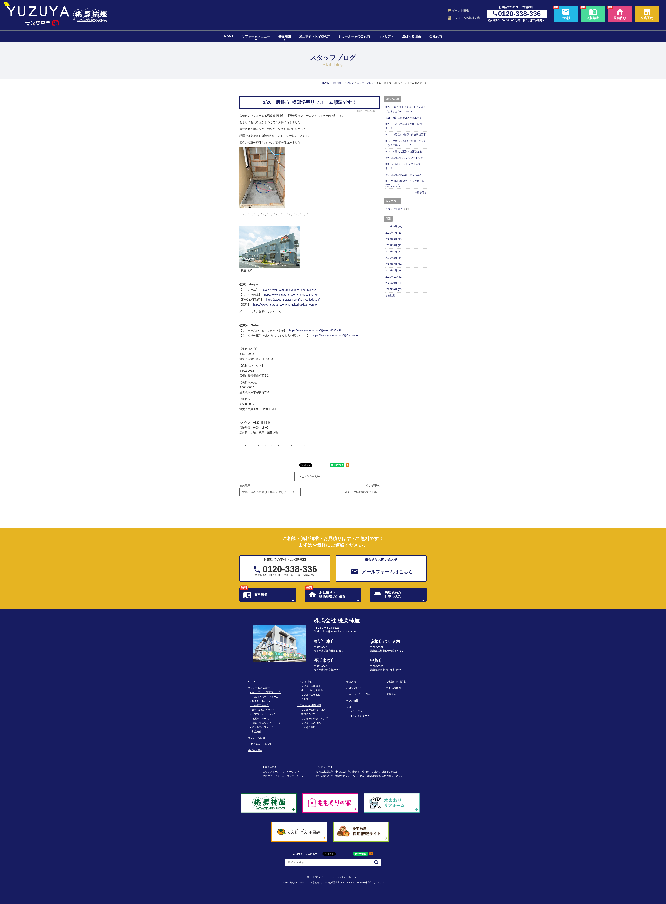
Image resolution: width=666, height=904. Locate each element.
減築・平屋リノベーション (266, 722)
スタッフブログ (393, 209)
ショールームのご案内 (354, 36)
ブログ (349, 706)
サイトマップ (315, 877)
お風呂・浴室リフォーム (265, 696)
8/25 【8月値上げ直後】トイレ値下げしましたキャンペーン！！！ (405, 109)
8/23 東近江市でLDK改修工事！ (403, 117)
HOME (229, 36)
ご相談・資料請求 (396, 681)
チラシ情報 (352, 700)
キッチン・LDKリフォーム (266, 692)
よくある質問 (308, 727)
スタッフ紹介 (353, 687)
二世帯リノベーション (264, 714)
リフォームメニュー (256, 36)
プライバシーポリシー (345, 877)
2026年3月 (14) (393, 257)
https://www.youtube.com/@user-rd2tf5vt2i (315, 330)
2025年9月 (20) (393, 283)
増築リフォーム (260, 718)
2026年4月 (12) (393, 251)
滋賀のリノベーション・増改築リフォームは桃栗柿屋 (315, 882)
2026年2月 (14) (393, 264)
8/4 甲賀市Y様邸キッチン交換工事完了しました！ (404, 183)
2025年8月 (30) (393, 289)
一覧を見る (421, 192)
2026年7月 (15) (393, 232)
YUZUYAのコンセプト (260, 744)
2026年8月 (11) (393, 226)
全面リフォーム (260, 705)
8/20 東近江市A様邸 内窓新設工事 (405, 134)
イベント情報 (460, 10)
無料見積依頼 (393, 687)
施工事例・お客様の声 (314, 36)
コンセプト (386, 36)
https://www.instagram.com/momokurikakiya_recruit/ (285, 304)
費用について (308, 714)
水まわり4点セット (262, 701)
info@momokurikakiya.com (339, 631)
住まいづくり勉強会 (312, 690)
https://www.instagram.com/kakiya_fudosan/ (293, 299)
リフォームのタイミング (314, 718)
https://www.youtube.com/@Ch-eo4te (335, 335)
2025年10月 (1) (393, 276)
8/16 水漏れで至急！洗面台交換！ (404, 151)
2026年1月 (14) (393, 270)
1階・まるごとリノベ (263, 709)
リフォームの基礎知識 (466, 17)
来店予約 (391, 694)
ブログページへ (309, 476)
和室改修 (257, 731)
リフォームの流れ (311, 722)
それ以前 (390, 295)
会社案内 (435, 36)
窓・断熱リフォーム (263, 727)
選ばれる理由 (411, 36)
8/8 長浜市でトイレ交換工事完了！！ (402, 166)
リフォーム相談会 (311, 686)
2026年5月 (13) (393, 245)
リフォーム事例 (256, 738)
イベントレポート (360, 715)
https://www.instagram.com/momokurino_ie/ (291, 294)
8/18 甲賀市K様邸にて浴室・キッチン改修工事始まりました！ (405, 143)
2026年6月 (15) (393, 239)
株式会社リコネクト (374, 882)
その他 (304, 699)
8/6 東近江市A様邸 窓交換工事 (403, 174)
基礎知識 (284, 36)
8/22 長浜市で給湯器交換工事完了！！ (403, 126)
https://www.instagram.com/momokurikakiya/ (289, 289)
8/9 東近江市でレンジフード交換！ (405, 157)
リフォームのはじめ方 (313, 709)
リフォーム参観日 (311, 694)
